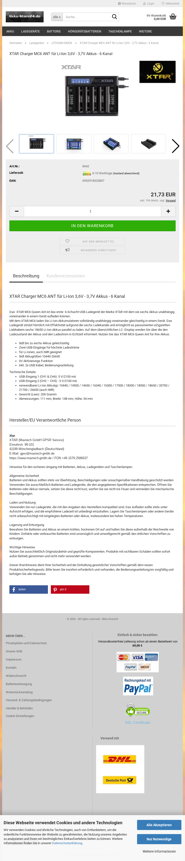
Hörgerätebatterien (84, 31)
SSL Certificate (137, 722)
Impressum (13, 659)
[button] (175, 146)
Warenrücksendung (19, 692)
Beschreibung (26, 275)
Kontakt (11, 667)
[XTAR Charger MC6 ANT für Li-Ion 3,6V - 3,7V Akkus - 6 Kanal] (92, 97)
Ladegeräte (30, 31)
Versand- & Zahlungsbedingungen (29, 700)
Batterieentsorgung (19, 684)
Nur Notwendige (159, 839)
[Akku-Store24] (25, 16)
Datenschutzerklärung (67, 843)
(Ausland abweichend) (126, 173)
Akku (10, 31)
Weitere (145, 31)
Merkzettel (172, 3)
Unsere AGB (14, 651)
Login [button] (150, 3)
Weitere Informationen (159, 851)
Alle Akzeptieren (159, 825)
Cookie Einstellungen (20, 716)
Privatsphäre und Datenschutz (26, 643)
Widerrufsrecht (16, 676)
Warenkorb (128, 3)
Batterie (54, 31)
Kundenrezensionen (65, 275)
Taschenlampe (120, 31)
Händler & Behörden (19, 708)
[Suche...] (114, 17)
